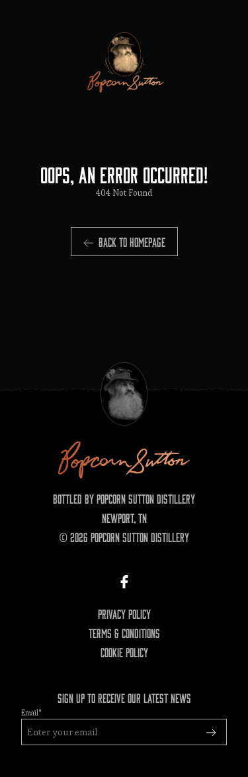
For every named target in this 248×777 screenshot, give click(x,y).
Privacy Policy (124, 613)
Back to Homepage (132, 241)
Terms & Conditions (124, 632)
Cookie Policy (124, 652)
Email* (31, 712)
